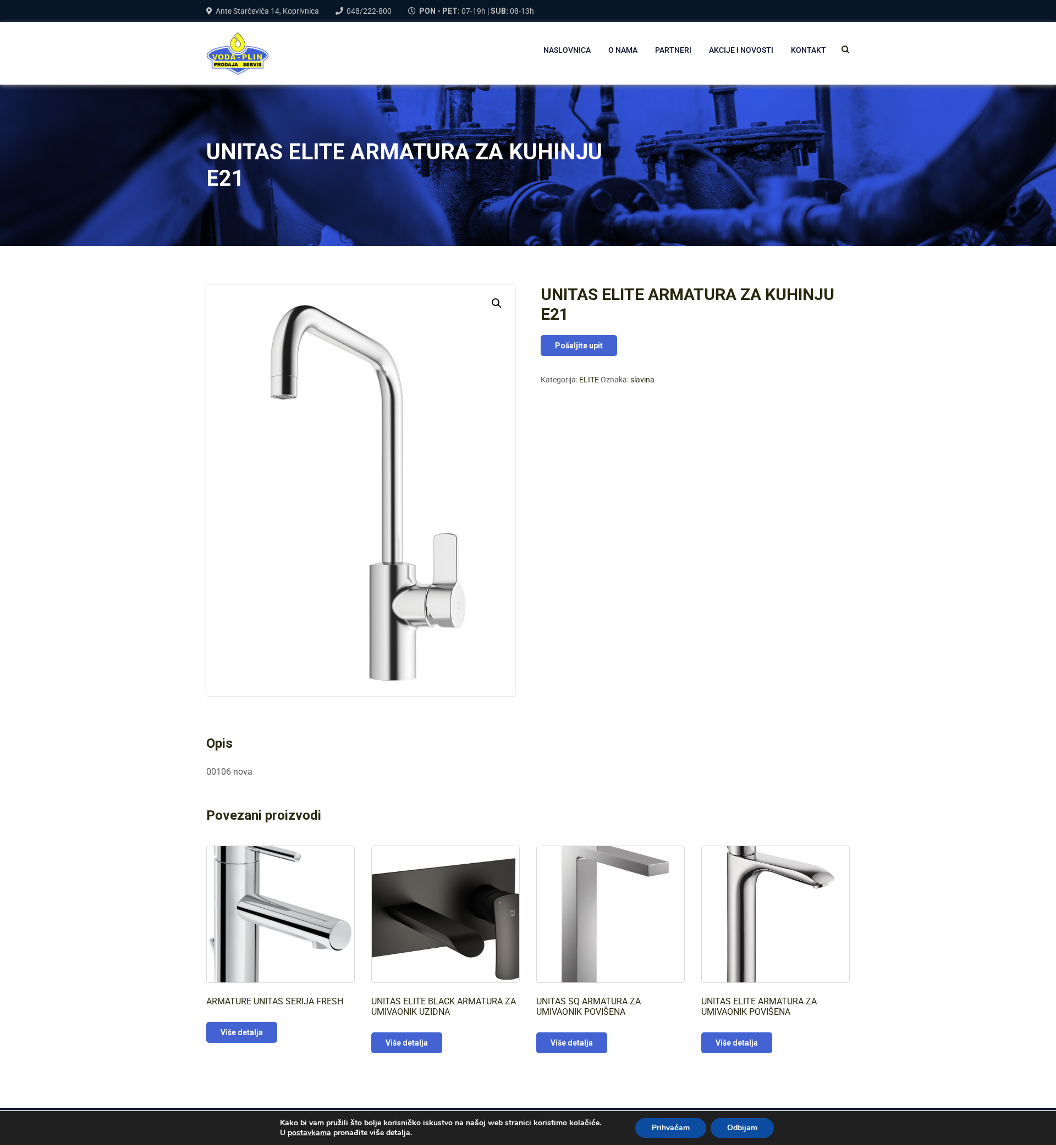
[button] (497, 303)
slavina (642, 379)
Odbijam (742, 1127)
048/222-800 (369, 11)
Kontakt (808, 50)
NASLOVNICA (567, 50)
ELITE (589, 379)
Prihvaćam (671, 1127)
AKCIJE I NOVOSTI (741, 50)
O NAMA (622, 50)
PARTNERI (673, 50)
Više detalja (242, 1032)
